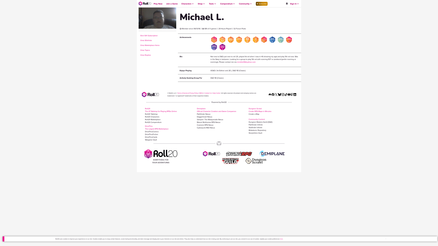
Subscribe (262, 3)
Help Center (216, 93)
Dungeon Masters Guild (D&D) (260, 122)
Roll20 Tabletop (151, 114)
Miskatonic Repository (257, 130)
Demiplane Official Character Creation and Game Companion (216, 110)
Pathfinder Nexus (203, 114)
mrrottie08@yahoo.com (246, 62)
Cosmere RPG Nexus (205, 125)
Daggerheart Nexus (204, 116)
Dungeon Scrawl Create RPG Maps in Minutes (260, 110)
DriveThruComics (152, 131)
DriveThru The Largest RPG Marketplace (156, 127)
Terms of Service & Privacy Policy (187, 93)
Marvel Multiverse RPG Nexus (208, 122)
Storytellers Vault (255, 133)
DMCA (201, 93)
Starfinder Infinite (255, 127)
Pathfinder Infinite (256, 124)
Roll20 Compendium (153, 122)
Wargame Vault (151, 139)
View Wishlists (146, 40)
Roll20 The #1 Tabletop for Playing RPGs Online (161, 110)
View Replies (145, 55)
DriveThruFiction (151, 134)
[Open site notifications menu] (286, 4)
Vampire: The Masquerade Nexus (210, 119)
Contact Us (208, 93)
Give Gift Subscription (149, 35)
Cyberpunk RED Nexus (206, 127)
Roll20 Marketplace (152, 119)
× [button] (385, 239)
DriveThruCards (151, 137)
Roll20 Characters (152, 116)
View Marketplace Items (149, 45)
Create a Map (254, 114)
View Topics (145, 50)
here (281, 239)
